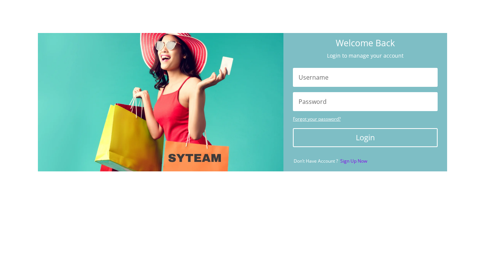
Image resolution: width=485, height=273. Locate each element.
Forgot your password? (317, 119)
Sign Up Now (353, 161)
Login (365, 137)
